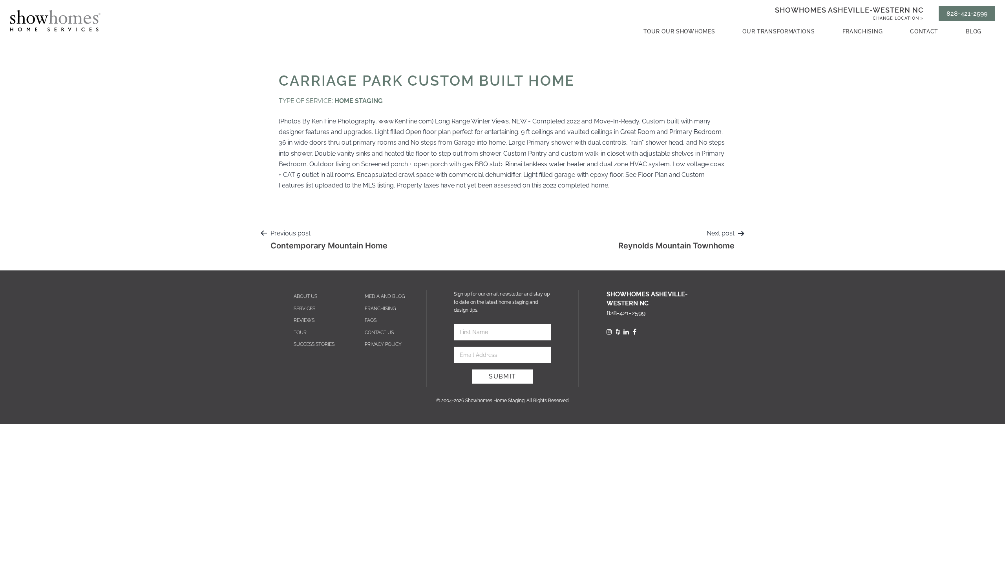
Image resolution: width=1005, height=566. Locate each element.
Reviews (304, 320)
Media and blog (385, 296)
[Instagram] (609, 332)
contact (924, 31)
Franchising (862, 31)
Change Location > (898, 18)
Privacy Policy (383, 344)
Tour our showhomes (679, 31)
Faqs (370, 320)
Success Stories (314, 344)
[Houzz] (617, 332)
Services (304, 308)
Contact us (379, 332)
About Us (305, 296)
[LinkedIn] (626, 332)
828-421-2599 (967, 13)
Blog (973, 31)
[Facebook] (634, 332)
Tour (300, 332)
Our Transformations (778, 31)
